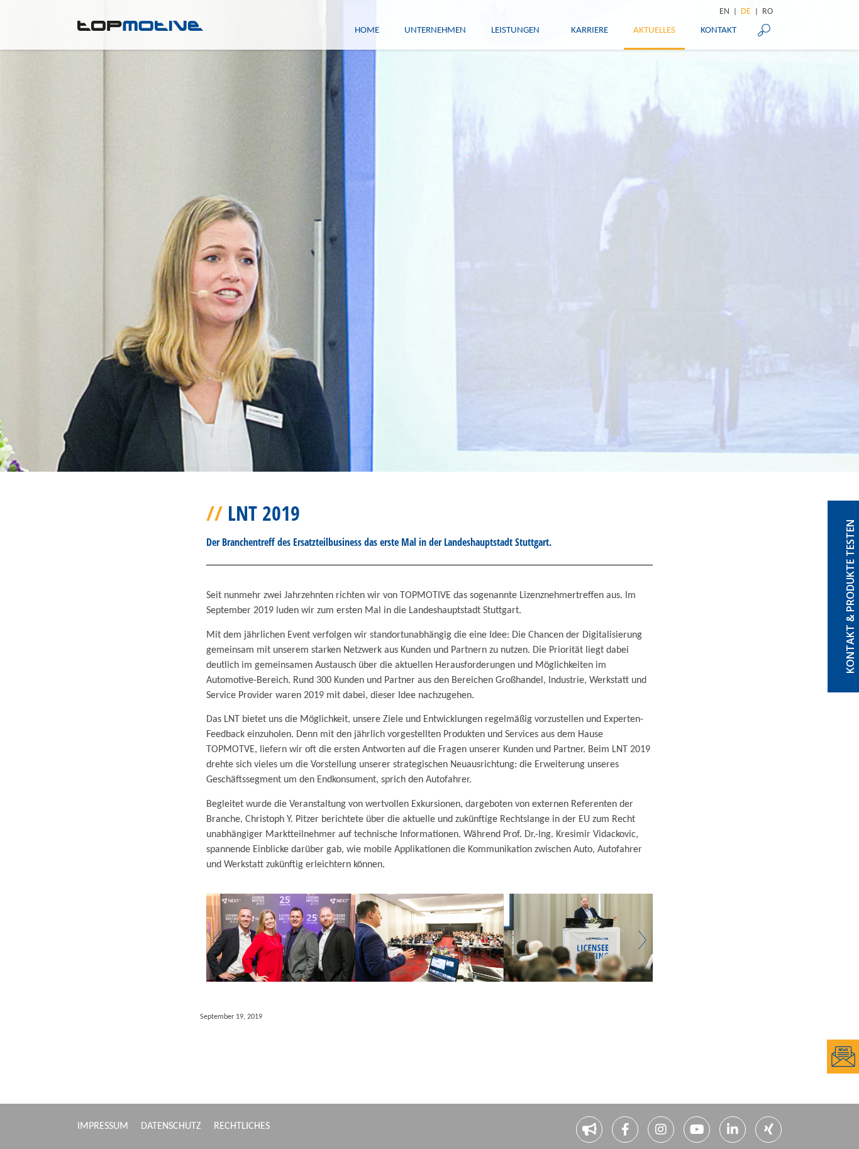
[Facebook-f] (625, 1129)
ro (767, 12)
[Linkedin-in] (732, 1129)
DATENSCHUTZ (171, 1126)
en (724, 12)
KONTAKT (718, 30)
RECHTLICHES (242, 1126)
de (746, 12)
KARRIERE (589, 30)
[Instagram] (661, 1129)
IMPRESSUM (102, 1126)
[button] (217, 940)
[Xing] (768, 1129)
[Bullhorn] (589, 1129)
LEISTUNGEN (515, 30)
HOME (367, 30)
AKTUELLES (654, 30)
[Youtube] (697, 1129)
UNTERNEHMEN (435, 30)
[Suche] (764, 30)
